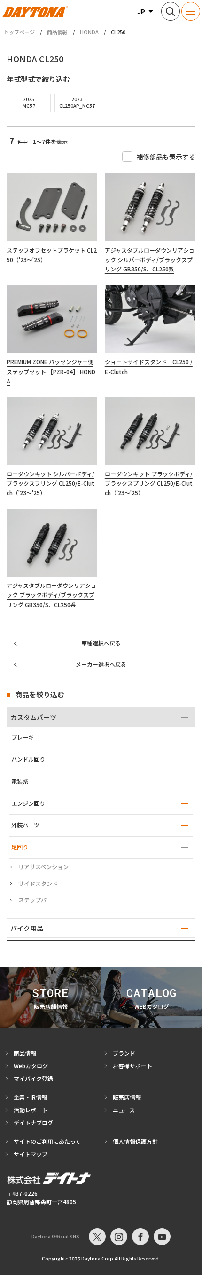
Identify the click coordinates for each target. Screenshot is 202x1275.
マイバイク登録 (33, 1078)
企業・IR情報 (30, 1097)
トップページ (19, 32)
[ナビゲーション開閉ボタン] (190, 11)
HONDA (89, 32)
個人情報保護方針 (135, 1141)
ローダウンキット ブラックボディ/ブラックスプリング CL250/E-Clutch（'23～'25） (149, 483)
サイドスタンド (38, 883)
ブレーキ (22, 737)
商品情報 (57, 32)
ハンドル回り (28, 759)
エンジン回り (28, 803)
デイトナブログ (33, 1122)
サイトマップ (30, 1154)
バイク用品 (26, 928)
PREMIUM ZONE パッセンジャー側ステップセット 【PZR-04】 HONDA (51, 371)
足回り (19, 847)
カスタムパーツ (33, 717)
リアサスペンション (43, 866)
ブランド (124, 1053)
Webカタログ (31, 1066)
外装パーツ (25, 825)
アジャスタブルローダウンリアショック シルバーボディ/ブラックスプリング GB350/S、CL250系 (149, 259)
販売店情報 (127, 1097)
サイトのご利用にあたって (47, 1141)
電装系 (19, 781)
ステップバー (35, 900)
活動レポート (30, 1110)
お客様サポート (132, 1066)
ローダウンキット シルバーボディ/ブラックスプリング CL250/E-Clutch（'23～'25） (50, 483)
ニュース (124, 1110)
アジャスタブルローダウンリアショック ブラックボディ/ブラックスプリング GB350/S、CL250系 (51, 594)
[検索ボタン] (170, 11)
